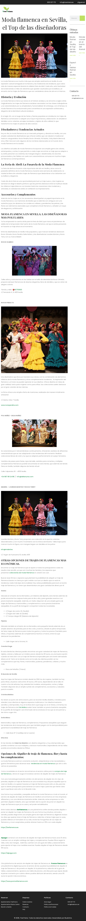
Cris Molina (22, 707)
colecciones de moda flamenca (21, 573)
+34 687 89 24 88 (7, 477)
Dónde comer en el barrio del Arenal (82, 43)
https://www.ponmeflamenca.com (14, 881)
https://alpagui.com (9, 853)
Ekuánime (68, 918)
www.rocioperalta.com (9, 405)
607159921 (18, 290)
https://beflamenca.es (9, 827)
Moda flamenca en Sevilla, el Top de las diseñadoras (76, 44)
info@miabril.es (7, 549)
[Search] (82, 18)
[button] (83, 9)
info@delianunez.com (25, 477)
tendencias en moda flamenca (43, 764)
